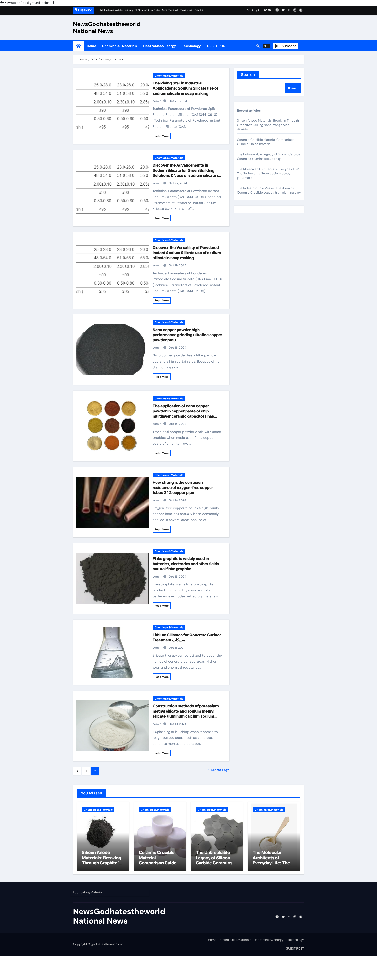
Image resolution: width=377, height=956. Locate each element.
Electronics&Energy (159, 46)
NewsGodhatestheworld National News (107, 27)
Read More (162, 136)
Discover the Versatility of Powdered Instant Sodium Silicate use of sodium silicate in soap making (187, 252)
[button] (302, 46)
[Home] (78, 46)
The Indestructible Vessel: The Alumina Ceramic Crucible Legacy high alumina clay (269, 190)
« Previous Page (218, 770)
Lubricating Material (88, 892)
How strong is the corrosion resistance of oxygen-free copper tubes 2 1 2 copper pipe (183, 487)
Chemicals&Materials (119, 46)
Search (248, 75)
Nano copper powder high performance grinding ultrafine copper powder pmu (187, 334)
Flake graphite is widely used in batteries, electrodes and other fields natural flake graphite (186, 563)
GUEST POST (217, 46)
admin (157, 101)
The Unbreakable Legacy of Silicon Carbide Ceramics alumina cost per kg (268, 156)
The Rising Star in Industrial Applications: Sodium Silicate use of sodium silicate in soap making (185, 88)
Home (91, 46)
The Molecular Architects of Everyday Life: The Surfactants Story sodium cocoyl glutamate (268, 173)
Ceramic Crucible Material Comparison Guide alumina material (265, 142)
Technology (191, 46)
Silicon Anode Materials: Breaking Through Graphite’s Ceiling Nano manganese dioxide (268, 124)
